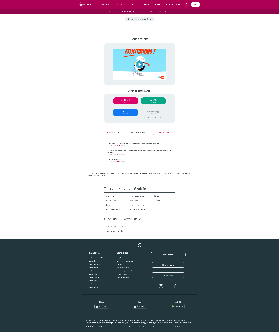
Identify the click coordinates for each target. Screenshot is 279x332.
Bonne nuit (135, 200)
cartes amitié (93, 271)
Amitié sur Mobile (114, 231)
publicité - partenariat (124, 271)
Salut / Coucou (113, 200)
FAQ (118, 280)
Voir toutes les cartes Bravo (141, 19)
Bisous (109, 205)
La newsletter (168, 275)
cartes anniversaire (95, 264)
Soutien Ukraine (137, 209)
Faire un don (168, 255)
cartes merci (93, 274)
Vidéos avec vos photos (117, 226)
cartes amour (93, 267)
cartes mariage (94, 277)
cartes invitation (94, 284)
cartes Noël (93, 261)
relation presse (122, 274)
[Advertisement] (18, 69)
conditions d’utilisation (125, 261)
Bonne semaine (137, 196)
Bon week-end (113, 209)
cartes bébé (93, 280)
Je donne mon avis (162, 132)
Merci (157, 200)
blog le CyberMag (123, 258)
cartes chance (93, 287)
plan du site (121, 264)
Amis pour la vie (137, 205)
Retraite (110, 196)
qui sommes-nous (123, 267)
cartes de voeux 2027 (96, 258)
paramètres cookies (123, 277)
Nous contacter (168, 265)
